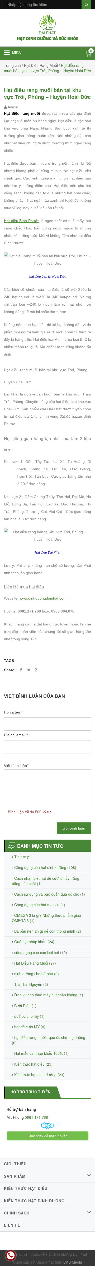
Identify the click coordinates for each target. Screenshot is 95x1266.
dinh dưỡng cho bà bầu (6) (36, 973)
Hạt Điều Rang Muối (41, 65)
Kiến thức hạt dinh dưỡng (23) (38, 1074)
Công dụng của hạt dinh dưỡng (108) (44, 867)
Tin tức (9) (22, 856)
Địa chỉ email (16, 735)
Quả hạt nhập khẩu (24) (33, 941)
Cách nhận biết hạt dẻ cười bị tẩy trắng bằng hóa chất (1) (45, 881)
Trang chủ (12, 65)
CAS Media (72, 1262)
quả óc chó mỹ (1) (29, 1016)
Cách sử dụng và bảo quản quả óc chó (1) (49, 894)
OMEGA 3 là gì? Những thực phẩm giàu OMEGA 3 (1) (46, 918)
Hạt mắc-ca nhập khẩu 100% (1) (41, 1053)
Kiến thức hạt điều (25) (33, 1064)
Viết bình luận (16, 765)
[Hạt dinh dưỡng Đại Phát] (47, 27)
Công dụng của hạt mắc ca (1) (39, 904)
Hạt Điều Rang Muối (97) (34, 963)
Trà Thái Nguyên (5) (30, 984)
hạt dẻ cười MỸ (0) (29, 1026)
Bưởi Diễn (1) (24, 1005)
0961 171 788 (36, 1117)
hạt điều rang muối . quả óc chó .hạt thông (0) (48, 1040)
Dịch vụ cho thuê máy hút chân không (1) (48, 994)
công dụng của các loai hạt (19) (40, 952)
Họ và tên (13, 712)
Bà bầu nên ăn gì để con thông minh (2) (47, 931)
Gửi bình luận (74, 828)
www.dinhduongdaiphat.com (43, 598)
